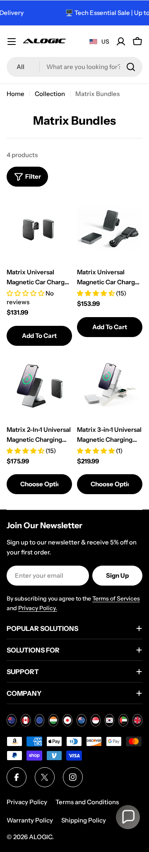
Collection (50, 94)
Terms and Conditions (87, 802)
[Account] (121, 42)
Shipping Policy (83, 820)
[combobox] (74, 67)
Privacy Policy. (37, 608)
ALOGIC (40, 837)
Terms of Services (116, 598)
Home (15, 94)
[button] (128, 817)
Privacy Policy (27, 802)
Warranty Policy (30, 820)
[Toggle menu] (12, 42)
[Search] (131, 67)
